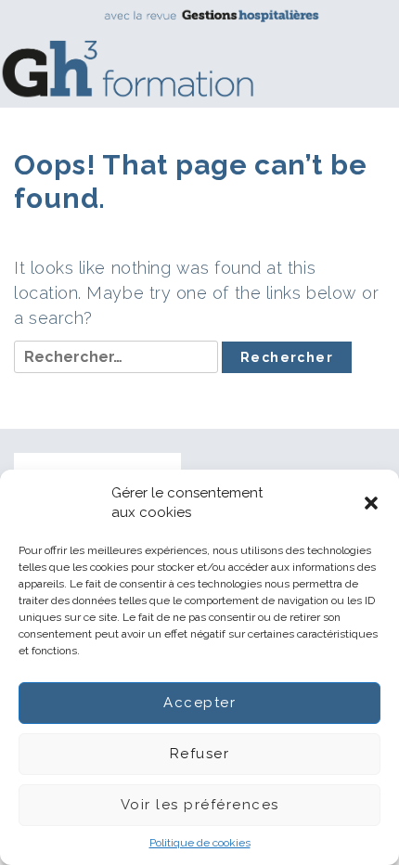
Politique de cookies (200, 842)
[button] (371, 503)
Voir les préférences (200, 804)
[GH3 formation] (192, 53)
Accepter (199, 702)
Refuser (200, 753)
